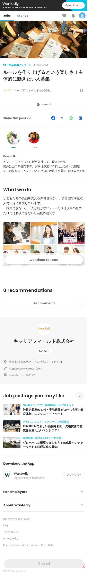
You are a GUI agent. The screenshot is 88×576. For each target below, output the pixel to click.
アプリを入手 (74, 474)
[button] (45, 464)
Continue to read (44, 259)
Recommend (44, 303)
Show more (76, 171)
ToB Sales (44, 351)
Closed (44, 563)
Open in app (73, 5)
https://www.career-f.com (25, 368)
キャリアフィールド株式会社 (44, 341)
